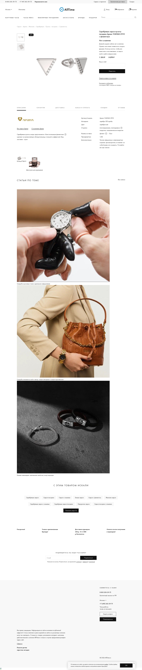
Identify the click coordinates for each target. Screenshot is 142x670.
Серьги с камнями (64, 498)
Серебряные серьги (32, 498)
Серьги (19, 27)
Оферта (19, 644)
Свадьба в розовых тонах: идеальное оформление (33, 284)
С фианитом (63, 27)
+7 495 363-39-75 (26, 2)
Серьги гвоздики (48, 498)
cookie (106, 664)
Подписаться (88, 558)
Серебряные (40, 27)
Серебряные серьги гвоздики (63, 504)
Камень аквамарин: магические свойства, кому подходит (35, 475)
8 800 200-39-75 (11, 2)
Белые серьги (79, 498)
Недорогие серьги (84, 504)
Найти (135, 17)
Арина (25, 27)
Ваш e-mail (102, 62)
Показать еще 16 (71, 511)
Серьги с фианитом (94, 498)
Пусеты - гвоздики (51, 27)
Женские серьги (111, 498)
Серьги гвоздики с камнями (103, 504)
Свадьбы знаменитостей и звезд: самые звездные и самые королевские (40, 379)
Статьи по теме (28, 180)
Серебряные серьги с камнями (39, 504)
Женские (31, 27)
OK (126, 665)
